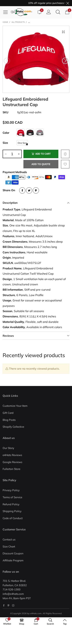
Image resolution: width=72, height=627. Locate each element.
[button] (7, 61)
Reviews (8, 335)
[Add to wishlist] (65, 164)
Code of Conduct (13, 518)
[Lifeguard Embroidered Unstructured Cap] (36, 59)
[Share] (22, 190)
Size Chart (9, 546)
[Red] (20, 133)
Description (10, 202)
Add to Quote (40, 164)
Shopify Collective (13, 426)
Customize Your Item (15, 405)
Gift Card (8, 412)
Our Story (8, 448)
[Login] (48, 12)
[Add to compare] (65, 154)
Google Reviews (12, 462)
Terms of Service (12, 497)
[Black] (30, 133)
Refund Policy (11, 504)
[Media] (63, 31)
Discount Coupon (13, 553)
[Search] (58, 12)
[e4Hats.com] (23, 12)
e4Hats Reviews (12, 455)
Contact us (9, 539)
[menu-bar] (7, 12)
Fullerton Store (11, 469)
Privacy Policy (11, 490)
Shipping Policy (12, 511)
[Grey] (40, 133)
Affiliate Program (13, 560)
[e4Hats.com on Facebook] (4, 605)
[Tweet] (29, 190)
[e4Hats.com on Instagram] (13, 605)
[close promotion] (67, 3)
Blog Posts (9, 420)
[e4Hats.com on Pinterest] (8, 605)
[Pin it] (36, 190)
